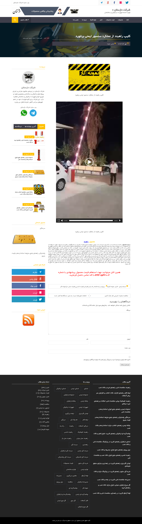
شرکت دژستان (61, 520)
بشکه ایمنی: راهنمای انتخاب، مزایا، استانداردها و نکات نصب (24, 193)
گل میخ (73, 500)
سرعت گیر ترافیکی (67, 451)
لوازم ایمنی (84, 469)
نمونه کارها (93, 20)
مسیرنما (59, 475)
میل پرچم (60, 482)
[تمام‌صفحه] (59, 220)
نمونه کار (63, 286)
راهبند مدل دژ (71, 286)
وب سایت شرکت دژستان (21, 2)
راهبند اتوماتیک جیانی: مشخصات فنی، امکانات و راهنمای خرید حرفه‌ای (112, 402)
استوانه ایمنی (83, 395)
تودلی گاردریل (83, 413)
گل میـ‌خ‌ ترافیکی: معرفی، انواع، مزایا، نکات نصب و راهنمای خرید (114, 486)
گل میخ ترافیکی (83, 506)
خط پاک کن (73, 419)
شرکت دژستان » (121, 10)
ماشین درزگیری (72, 475)
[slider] (91, 220)
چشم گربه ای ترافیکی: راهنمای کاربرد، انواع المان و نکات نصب (25, 209)
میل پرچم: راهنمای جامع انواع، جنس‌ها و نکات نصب (113, 450)
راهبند (120, 245)
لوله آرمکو (85, 475)
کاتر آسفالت (84, 500)
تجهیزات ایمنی (83, 407)
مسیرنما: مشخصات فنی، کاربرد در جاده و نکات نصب (113, 479)
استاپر (86, 388)
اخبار (101, 20)
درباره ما (84, 20)
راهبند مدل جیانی (82, 438)
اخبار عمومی (45, 396)
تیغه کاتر (85, 419)
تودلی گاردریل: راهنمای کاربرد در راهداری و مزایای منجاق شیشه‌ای (111, 464)
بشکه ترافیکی (71, 401)
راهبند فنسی (80, 286)
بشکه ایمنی (84, 401)
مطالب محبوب (24, 20)
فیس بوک (33, 286)
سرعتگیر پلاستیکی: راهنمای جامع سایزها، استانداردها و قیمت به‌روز (24, 176)
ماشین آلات (45, 422)
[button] (89, 162)
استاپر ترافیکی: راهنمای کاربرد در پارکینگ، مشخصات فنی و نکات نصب (111, 443)
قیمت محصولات (110, 20)
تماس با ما (75, 20)
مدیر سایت (110, 44)
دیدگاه (128, 310)
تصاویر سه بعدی (44, 408)
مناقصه (70, 482)
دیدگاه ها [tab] (18, 126)
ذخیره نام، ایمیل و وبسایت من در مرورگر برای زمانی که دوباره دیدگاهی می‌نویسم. (106, 360)
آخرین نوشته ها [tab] (30, 126)
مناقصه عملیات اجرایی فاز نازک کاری (116, 296)
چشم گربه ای (73, 488)
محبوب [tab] (41, 126)
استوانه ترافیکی (69, 395)
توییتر (35, 299)
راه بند (91, 286)
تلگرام (35, 272)
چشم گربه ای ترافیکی (64, 494)
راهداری (85, 444)
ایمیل (128, 339)
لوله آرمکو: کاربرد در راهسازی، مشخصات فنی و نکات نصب (111, 493)
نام (87, 339)
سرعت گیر (74, 444)
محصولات (120, 20)
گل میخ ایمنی (61, 500)
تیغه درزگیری (69, 413)
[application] (89, 162)
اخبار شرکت (45, 390)
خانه (128, 20)
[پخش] (120, 220)
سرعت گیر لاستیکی (82, 457)
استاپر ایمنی (75, 388)
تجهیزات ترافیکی (68, 407)
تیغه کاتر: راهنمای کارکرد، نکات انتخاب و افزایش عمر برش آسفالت (113, 394)
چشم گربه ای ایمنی (82, 494)
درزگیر (63, 419)
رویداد (47, 400)
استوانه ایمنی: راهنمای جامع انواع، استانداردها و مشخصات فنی (24, 158)
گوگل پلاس (33, 279)
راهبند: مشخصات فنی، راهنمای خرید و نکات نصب (23, 141)
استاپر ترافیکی (61, 388)
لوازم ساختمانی (71, 469)
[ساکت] (62, 220)
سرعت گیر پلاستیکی (64, 457)
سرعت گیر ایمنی (83, 451)
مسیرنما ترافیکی (83, 482)
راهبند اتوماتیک (83, 432)
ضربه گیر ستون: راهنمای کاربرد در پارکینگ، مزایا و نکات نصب (112, 472)
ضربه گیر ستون (83, 463)
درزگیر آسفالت (83, 426)
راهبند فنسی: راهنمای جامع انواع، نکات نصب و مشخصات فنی (112, 456)
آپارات (35, 293)
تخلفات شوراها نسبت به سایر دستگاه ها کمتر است (70, 296)
